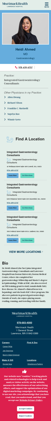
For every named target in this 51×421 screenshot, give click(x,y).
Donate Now (7, 364)
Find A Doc (32, 342)
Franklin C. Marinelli (17, 108)
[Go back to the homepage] (24, 314)
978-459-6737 (25, 67)
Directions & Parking (35, 364)
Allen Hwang (13, 97)
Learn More (13, 175)
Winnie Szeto (14, 119)
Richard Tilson (14, 103)
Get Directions (27, 175)
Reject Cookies (25, 416)
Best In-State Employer (11, 355)
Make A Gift (7, 360)
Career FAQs (7, 346)
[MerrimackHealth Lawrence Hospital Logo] (15, 4)
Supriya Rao (13, 114)
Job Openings (8, 350)
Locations (31, 360)
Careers (6, 342)
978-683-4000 (24, 322)
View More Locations (25, 252)
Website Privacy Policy (30, 400)
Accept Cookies (25, 409)
